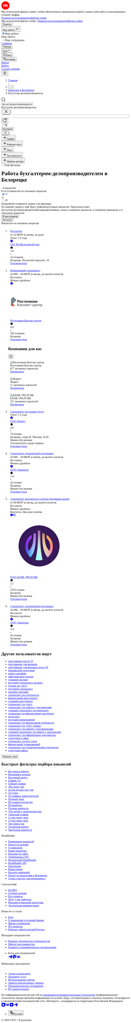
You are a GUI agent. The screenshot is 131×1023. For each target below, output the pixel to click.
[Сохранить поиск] (4, 121)
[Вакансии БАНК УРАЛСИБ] (69, 546)
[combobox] (17, 104)
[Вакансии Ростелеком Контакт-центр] (69, 302)
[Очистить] (6, 112)
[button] (5, 62)
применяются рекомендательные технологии (69, 994)
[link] (7, 55)
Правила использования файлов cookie (60, 21)
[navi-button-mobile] (4, 73)
